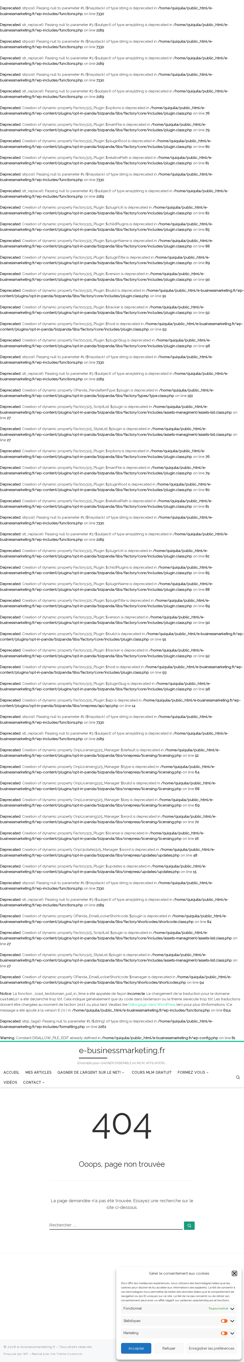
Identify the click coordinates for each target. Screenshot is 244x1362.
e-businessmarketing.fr (36, 1347)
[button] (234, 1273)
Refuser (169, 1348)
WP (25, 1354)
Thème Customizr (69, 1354)
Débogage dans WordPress (151, 1004)
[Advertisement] (42, 1295)
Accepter (136, 1348)
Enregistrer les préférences (211, 1348)
